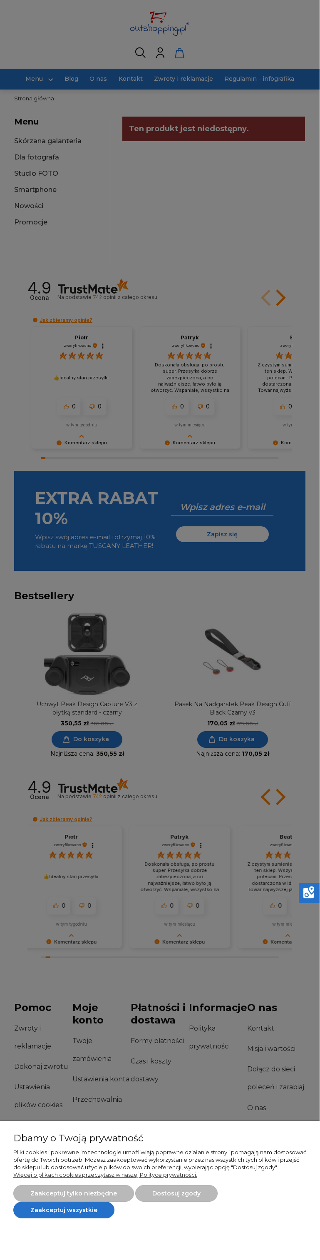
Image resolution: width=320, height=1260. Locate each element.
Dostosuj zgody (176, 1193)
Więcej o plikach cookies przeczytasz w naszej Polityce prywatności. (105, 1174)
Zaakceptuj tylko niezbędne (73, 1193)
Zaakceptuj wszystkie (63, 1210)
